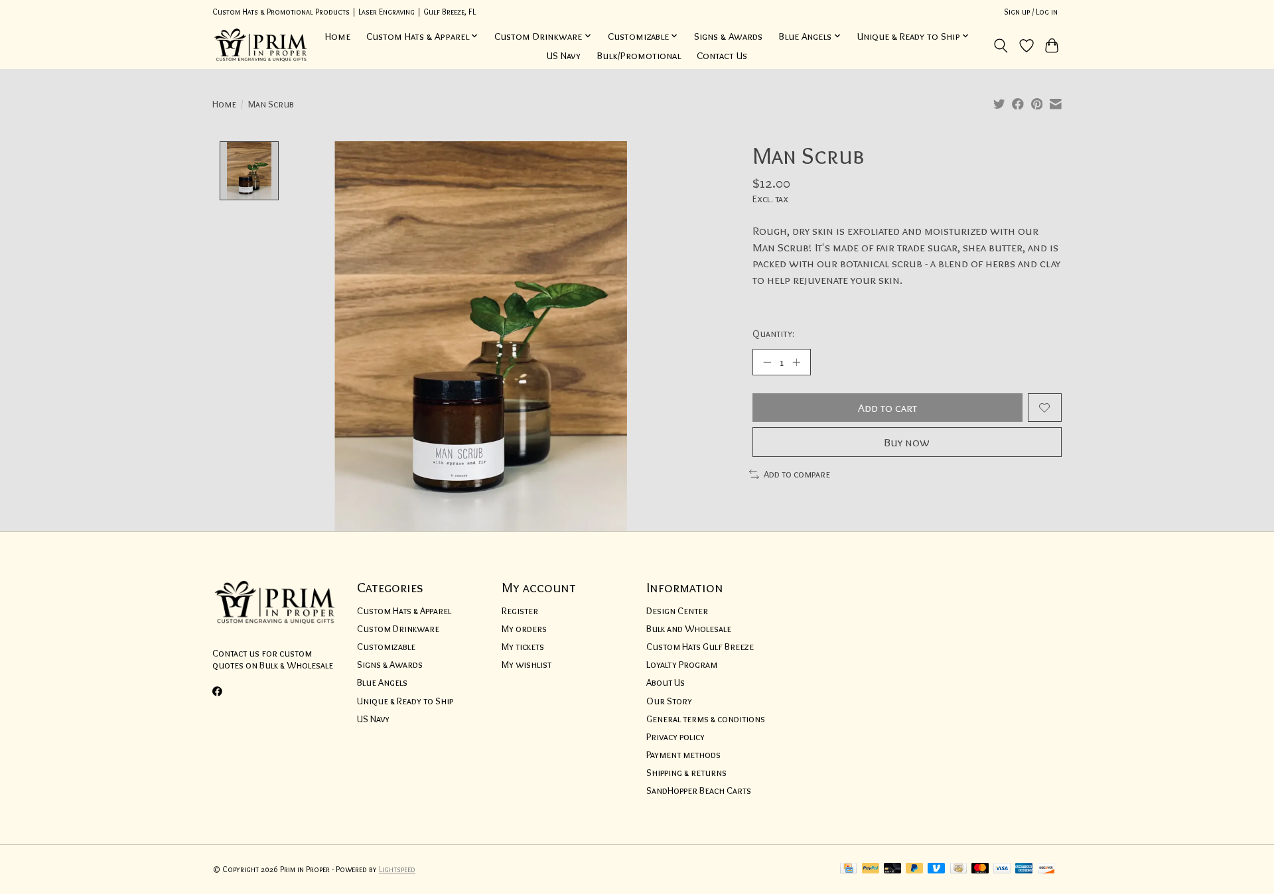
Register (520, 611)
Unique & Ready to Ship (405, 701)
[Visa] (1002, 869)
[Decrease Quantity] (767, 362)
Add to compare (797, 474)
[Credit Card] (848, 869)
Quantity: (773, 334)
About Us (665, 682)
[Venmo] (936, 869)
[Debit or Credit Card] (892, 869)
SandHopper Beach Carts (698, 791)
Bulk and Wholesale (688, 629)
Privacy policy (675, 737)
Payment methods (683, 755)
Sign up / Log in (1031, 12)
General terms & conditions (705, 719)
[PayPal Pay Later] (914, 869)
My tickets (523, 647)
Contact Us (722, 55)
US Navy (564, 55)
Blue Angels (382, 682)
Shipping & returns (686, 773)
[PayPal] (870, 869)
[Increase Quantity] (796, 362)
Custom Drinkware (398, 629)
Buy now (907, 442)
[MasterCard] (980, 869)
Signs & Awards (728, 36)
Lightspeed (397, 869)
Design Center (677, 611)
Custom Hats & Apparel (404, 611)
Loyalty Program (681, 664)
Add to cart (887, 408)
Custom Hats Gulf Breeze (700, 647)
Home (337, 36)
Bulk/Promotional (639, 55)
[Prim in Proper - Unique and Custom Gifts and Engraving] (261, 45)
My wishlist (526, 664)
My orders (524, 629)
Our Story (669, 701)
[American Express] (1023, 869)
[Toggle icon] (1001, 46)
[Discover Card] (1046, 869)
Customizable (386, 647)
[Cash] (958, 869)
